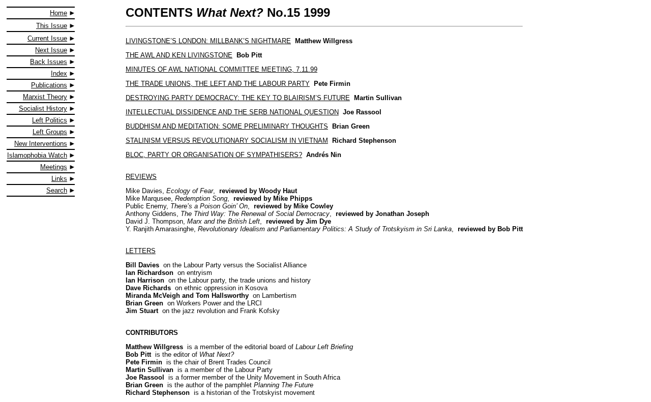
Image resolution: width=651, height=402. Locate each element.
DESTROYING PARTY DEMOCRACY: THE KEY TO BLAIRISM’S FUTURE (238, 98)
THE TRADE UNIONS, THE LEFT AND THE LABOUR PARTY (218, 83)
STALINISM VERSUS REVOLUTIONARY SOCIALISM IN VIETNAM (227, 140)
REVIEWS (141, 176)
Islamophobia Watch (37, 155)
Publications (49, 85)
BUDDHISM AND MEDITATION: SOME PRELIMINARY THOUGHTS (227, 126)
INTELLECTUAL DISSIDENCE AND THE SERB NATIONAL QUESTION (232, 112)
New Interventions (40, 143)
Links (59, 178)
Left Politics (49, 120)
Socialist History (43, 108)
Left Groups (50, 132)
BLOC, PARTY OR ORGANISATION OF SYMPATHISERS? (214, 155)
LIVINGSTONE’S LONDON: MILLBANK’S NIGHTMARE (208, 41)
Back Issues (48, 62)
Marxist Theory (45, 97)
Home (58, 13)
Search (56, 190)
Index (59, 73)
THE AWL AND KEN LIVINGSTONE (179, 55)
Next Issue (51, 50)
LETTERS (141, 251)
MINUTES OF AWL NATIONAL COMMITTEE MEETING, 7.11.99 (221, 69)
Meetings (53, 167)
